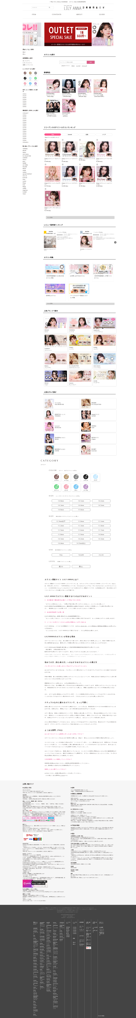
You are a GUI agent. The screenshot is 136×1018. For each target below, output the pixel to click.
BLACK (67, 930)
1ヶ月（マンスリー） (27, 62)
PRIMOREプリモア (55, 978)
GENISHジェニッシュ (42, 983)
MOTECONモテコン (55, 940)
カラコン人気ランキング (81, 941)
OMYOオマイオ (35, 958)
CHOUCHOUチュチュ (35, 973)
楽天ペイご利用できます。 (88, 944)
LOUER (24, 188)
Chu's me (25, 175)
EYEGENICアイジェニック (42, 940)
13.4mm (24, 122)
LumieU (24, 181)
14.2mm (24, 97)
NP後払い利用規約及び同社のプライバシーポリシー (41, 813)
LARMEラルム (48, 938)
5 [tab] (68, 47)
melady (24, 170)
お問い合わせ (95, 931)
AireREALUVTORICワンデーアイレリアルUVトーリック (35, 944)
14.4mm (24, 101)
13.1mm (24, 116)
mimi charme (26, 154)
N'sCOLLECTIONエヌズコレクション (55, 963)
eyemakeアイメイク (42, 947)
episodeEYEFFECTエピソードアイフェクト (42, 925)
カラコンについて (88, 928)
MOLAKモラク (54, 937)
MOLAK (24, 150)
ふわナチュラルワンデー (42, 974)
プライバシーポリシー (101, 930)
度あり (24, 52)
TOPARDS (25, 148)
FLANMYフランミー (42, 961)
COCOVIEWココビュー (35, 984)
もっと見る (50, 217)
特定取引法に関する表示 (101, 934)
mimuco (24, 159)
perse (24, 161)
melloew (24, 172)
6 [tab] (69, 47)
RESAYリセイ (54, 991)
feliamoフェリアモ (42, 956)
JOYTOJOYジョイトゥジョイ (48, 932)
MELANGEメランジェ (48, 977)
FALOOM (25, 166)
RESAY (24, 168)
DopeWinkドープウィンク (35, 1011)
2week (101, 555)
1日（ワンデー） (26, 60)
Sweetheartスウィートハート (55, 1007)
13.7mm (24, 127)
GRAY (67, 932)
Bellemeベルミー (35, 961)
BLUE (67, 933)
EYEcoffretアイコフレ (42, 937)
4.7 (55, 233)
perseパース (54, 971)
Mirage (24, 183)
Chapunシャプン (35, 967)
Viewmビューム (61, 934)
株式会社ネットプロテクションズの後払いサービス (43, 811)
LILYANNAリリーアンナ (48, 952)
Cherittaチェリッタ (35, 970)
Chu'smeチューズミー (35, 977)
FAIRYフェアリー (42, 953)
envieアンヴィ (35, 1015)
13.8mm (24, 129)
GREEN (68, 935)
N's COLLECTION (27, 156)
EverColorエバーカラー (42, 933)
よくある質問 (95, 928)
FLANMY (25, 192)
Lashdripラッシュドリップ (48, 942)
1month (70, 134)
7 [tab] (70, 47)
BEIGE (67, 928)
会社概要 (101, 927)
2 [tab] (65, 47)
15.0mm (24, 106)
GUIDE (102, 14)
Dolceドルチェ (35, 1005)
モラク (73, 65)
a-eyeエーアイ (35, 939)
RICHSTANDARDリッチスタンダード (55, 998)
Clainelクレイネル (35, 981)
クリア (104, 134)
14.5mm (24, 103)
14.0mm (24, 94)
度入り (61, 566)
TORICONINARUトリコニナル (62, 927)
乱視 (87, 134)
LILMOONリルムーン (48, 948)
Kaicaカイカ (34, 991)
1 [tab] (64, 47)
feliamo (24, 152)
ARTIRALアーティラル (35, 932)
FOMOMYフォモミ (42, 967)
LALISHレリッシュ (48, 935)
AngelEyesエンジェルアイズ (35, 955)
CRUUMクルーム (35, 994)
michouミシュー (55, 923)
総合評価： (51, 231)
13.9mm (24, 131)
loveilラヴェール (48, 956)
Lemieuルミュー (48, 946)
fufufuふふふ (41, 970)
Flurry (24, 179)
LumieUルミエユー (48, 961)
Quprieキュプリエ (55, 988)
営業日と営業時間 (88, 934)
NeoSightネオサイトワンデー (55, 958)
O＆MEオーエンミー (55, 968)
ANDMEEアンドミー (35, 929)
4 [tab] (67, 47)
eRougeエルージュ (42, 930)
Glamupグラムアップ (42, 988)
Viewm (24, 193)
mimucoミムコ (54, 931)
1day (52, 134)
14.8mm (24, 104)
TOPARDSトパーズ (62, 923)
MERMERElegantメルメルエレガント (48, 986)
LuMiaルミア (47, 958)
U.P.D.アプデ (61, 931)
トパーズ (78, 65)
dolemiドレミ (34, 1008)
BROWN (68, 927)
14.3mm (24, 99)
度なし (24, 54)
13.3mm (24, 120)
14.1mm (24, 95)
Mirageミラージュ (55, 934)
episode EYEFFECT (27, 174)
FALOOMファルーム (42, 950)
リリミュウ (84, 65)
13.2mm (24, 118)
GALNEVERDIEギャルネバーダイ (42, 978)
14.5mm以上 (25, 142)
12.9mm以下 (25, 113)
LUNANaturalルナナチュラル (48, 965)
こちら (62, 775)
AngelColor (25, 190)
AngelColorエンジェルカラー (35, 950)
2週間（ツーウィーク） (28, 64)
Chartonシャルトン (35, 964)
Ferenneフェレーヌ (42, 958)
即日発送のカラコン (81, 945)
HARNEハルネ (48, 923)
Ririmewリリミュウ (55, 994)
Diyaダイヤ (34, 1002)
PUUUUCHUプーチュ (55, 985)
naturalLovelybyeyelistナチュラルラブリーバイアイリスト (55, 951)
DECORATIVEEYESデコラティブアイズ (35, 997)
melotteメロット (48, 982)
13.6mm (24, 125)
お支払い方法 (88, 937)
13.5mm (24, 124)
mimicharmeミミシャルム (55, 927)
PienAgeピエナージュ (55, 975)
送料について (88, 940)
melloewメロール (48, 979)
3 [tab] (66, 47)
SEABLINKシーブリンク (55, 1003)
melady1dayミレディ (48, 973)
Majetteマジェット (48, 970)
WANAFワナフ (61, 940)
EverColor (25, 177)
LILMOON (25, 157)
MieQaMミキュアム (48, 991)
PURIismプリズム (55, 981)
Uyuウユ (34, 936)
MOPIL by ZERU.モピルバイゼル (55, 944)
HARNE (24, 163)
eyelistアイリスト (42, 944)
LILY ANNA (25, 165)
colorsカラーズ (35, 988)
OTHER (68, 936)
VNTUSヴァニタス (62, 937)
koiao (24, 184)
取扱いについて (88, 931)
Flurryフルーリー (42, 964)
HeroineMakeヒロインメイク (48, 927)
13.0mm (24, 115)
